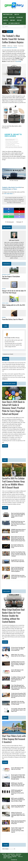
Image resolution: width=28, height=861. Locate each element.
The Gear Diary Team (11, 854)
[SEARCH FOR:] (14, 26)
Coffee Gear (9, 45)
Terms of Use (20, 856)
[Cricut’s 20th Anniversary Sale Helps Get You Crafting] (6, 672)
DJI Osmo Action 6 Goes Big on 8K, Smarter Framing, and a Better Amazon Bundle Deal (18, 649)
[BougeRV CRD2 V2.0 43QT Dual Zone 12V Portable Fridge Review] (6, 563)
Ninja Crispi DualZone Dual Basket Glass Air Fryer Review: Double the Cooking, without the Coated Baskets (18, 515)
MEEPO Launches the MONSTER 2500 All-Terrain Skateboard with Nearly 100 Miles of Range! (18, 800)
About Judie (4, 854)
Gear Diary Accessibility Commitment (10, 856)
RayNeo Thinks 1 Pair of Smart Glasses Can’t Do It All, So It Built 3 (18, 655)
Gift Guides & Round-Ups (14, 23)
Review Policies (18, 854)
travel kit (18, 61)
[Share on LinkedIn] (8, 211)
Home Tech (16, 14)
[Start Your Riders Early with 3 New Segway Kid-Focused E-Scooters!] (14, 733)
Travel (8, 274)
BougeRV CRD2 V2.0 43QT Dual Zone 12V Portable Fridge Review (17, 560)
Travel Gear (20, 45)
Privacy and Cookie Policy (15, 855)
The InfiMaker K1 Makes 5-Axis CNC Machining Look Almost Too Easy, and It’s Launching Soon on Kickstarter (18, 679)
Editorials (4, 274)
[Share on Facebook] (8, 209)
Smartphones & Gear (7, 14)
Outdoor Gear (19, 17)
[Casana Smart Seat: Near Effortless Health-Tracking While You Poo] (6, 808)
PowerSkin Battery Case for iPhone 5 (12, 319)
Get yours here (8, 193)
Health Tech (11, 17)
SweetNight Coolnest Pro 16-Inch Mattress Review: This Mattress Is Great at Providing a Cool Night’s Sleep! (18, 664)
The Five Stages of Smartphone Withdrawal (11, 277)
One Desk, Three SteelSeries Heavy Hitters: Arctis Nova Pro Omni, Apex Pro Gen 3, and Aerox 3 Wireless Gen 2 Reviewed (18, 554)
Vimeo (15, 189)
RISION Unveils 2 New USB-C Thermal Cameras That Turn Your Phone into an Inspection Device (18, 784)
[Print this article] (19, 214)
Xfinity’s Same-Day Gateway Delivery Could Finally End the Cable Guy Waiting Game (18, 822)
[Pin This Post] (19, 211)
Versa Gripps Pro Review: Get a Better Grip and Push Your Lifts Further (17, 546)
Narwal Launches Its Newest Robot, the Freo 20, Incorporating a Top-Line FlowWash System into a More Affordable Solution (18, 777)
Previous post (10, 222)
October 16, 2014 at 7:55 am (13, 337)
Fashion (5, 23)
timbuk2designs (6, 189)
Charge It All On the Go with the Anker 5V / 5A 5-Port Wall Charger (14, 291)
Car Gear (5, 17)
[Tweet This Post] (19, 209)
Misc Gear (19, 20)
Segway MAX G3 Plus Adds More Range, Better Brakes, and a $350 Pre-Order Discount (18, 703)
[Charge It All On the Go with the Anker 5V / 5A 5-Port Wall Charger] (14, 287)
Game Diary (12, 20)
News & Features (6, 591)
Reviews (4, 288)
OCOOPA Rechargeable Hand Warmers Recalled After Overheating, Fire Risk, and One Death (17, 792)
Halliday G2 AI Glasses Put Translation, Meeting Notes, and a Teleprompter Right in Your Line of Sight (18, 814)
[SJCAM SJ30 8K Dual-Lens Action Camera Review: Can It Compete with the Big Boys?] (6, 578)
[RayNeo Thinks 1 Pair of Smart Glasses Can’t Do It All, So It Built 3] (6, 657)
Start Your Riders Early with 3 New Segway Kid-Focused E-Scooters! (14, 739)
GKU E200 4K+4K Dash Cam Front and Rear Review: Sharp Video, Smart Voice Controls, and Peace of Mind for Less (18, 523)
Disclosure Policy (6, 855)
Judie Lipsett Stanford (12, 47)
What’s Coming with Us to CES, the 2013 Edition (13, 306)
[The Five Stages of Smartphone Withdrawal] (14, 272)
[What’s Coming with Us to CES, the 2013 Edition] (14, 301)
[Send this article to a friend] (8, 214)
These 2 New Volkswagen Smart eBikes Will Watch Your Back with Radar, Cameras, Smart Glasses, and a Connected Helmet (18, 687)
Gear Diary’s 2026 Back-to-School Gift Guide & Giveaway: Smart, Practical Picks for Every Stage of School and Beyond (13, 408)
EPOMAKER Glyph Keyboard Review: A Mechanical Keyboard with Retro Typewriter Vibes (18, 531)
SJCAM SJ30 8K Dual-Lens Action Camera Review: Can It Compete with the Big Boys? (18, 577)
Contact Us (9, 857)
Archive (4, 857)
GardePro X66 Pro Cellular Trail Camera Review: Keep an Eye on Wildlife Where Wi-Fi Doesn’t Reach (13, 483)
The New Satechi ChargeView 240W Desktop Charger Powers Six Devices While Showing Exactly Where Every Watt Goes (18, 695)
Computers (5, 20)
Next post (18, 222)
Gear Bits (5, 717)
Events (3, 303)
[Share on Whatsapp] (8, 216)
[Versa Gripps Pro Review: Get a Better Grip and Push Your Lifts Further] (6, 547)
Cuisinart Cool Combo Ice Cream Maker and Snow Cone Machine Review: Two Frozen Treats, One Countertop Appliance (17, 569)
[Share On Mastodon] (19, 216)
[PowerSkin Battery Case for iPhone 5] (14, 315)
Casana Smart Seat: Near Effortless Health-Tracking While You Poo (18, 806)
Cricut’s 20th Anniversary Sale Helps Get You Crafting (17, 670)
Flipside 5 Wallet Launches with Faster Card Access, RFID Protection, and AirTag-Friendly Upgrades (17, 830)
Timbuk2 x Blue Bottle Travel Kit (11, 187)
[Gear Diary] (14, 5)
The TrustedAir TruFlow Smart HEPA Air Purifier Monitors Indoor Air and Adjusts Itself (18, 710)
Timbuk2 (15, 45)
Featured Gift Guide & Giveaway (9, 383)
